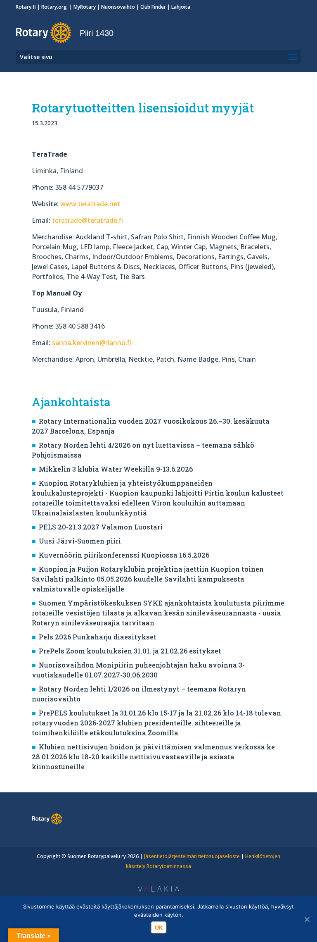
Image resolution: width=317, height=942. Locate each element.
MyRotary (84, 6)
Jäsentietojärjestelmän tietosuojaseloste (192, 856)
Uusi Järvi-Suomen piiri (80, 541)
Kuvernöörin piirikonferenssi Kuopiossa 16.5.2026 (124, 555)
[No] (307, 919)
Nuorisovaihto (118, 6)
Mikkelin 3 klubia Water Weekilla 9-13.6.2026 (116, 469)
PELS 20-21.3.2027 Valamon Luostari (101, 526)
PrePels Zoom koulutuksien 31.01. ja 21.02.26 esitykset (130, 650)
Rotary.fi (26, 6)
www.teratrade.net (90, 203)
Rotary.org (54, 6)
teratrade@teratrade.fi (87, 220)
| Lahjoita (178, 6)
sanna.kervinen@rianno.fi (91, 342)
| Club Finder (150, 6)
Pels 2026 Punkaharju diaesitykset (97, 636)
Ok (159, 927)
